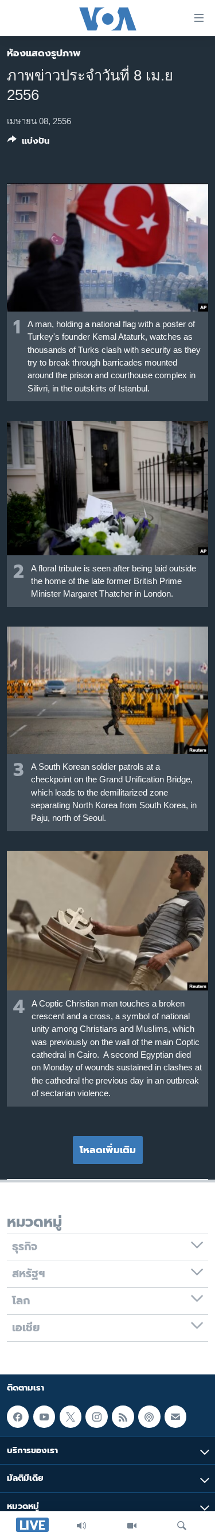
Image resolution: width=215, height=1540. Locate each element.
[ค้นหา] (182, 1525)
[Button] (28, 143)
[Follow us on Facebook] (18, 1416)
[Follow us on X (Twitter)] (70, 1416)
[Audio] (81, 1525)
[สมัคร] (175, 1416)
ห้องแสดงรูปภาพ (44, 52)
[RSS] (123, 1416)
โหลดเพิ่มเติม (108, 1149)
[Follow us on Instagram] (96, 1416)
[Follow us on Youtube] (44, 1416)
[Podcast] (149, 1416)
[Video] (132, 1525)
